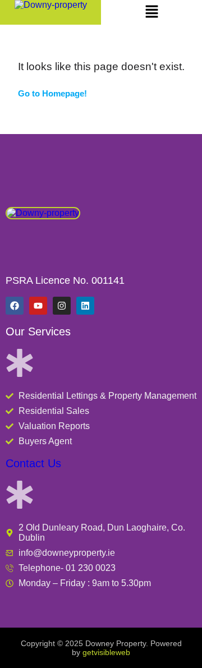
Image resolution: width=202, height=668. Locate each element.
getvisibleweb (106, 652)
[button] (151, 12)
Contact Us (33, 463)
